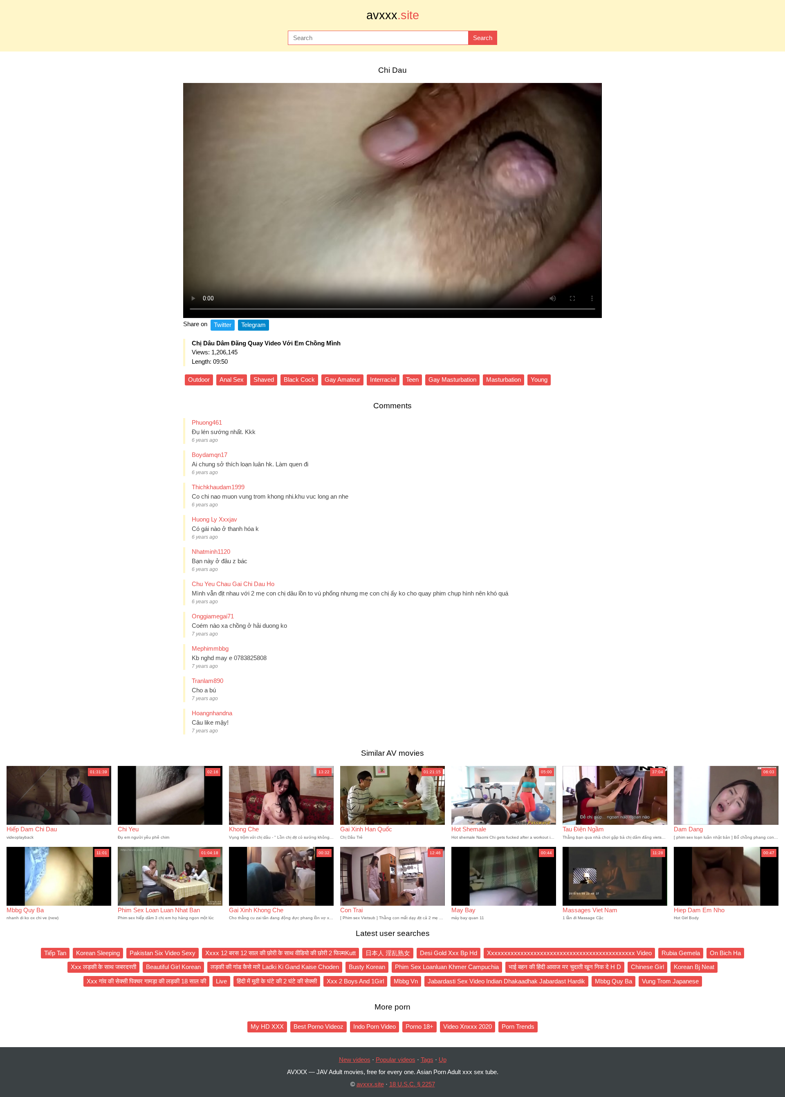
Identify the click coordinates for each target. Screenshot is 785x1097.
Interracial (383, 379)
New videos (354, 1059)
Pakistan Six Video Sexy (162, 952)
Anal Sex (232, 379)
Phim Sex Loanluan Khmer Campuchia (447, 966)
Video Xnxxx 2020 (467, 1026)
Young (539, 379)
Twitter (222, 324)
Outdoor (199, 379)
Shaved (263, 379)
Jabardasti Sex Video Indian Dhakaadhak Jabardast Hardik (506, 981)
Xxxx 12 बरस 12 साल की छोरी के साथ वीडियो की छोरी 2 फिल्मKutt (280, 952)
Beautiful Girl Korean (173, 966)
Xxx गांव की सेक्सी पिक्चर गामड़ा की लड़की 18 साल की (146, 981)
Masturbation (503, 379)
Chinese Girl (647, 966)
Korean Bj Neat (694, 966)
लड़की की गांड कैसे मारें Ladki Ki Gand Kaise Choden (275, 966)
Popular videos (395, 1059)
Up (442, 1059)
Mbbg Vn (406, 981)
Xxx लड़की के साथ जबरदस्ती (103, 966)
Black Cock (299, 379)
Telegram (253, 324)
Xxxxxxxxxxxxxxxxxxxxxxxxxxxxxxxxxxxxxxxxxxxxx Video (569, 952)
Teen (412, 379)
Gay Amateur (342, 379)
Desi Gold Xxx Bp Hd (448, 952)
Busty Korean (367, 966)
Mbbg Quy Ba (613, 981)
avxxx (392, 15)
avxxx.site (370, 1084)
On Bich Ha (725, 952)
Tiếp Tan (55, 952)
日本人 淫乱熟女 (388, 952)
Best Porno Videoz (318, 1026)
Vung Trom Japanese (670, 981)
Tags (427, 1059)
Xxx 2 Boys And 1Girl (355, 981)
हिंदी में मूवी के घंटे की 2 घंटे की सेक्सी (277, 981)
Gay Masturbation (452, 379)
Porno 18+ (419, 1026)
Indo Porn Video (374, 1026)
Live (221, 981)
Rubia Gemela (681, 952)
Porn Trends (518, 1026)
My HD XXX (267, 1026)
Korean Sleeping (98, 952)
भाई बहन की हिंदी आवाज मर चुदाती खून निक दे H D (565, 966)
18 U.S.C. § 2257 (412, 1084)
